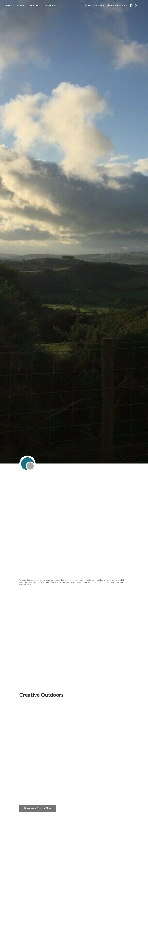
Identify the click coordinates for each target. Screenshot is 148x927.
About (20, 5)
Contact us (50, 5)
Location (34, 5)
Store (9, 5)
